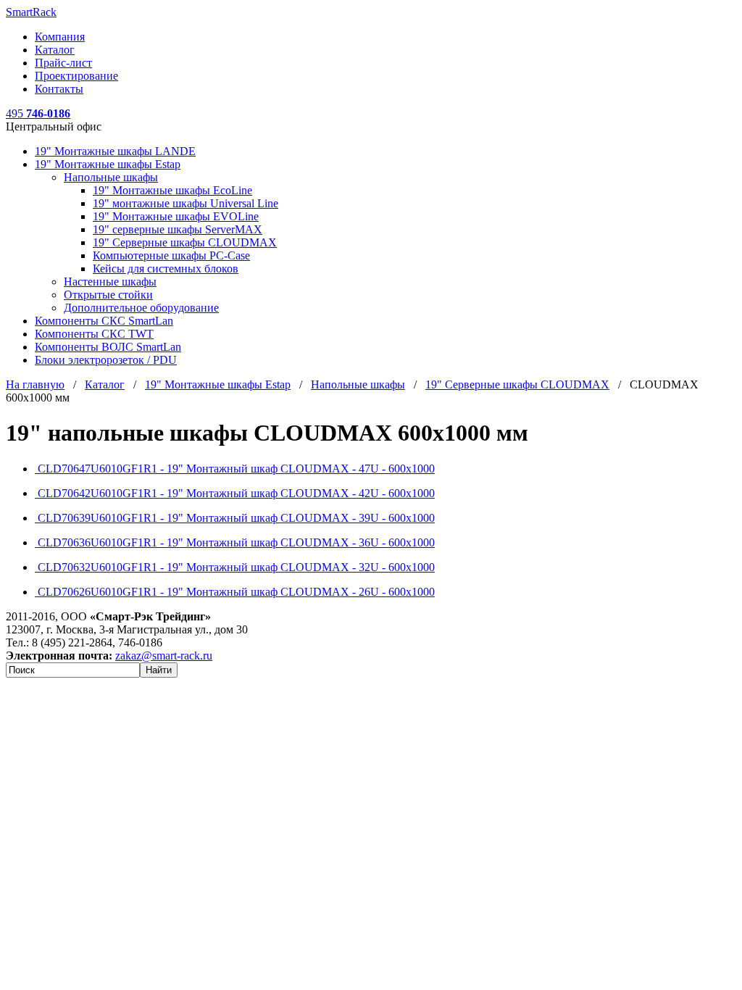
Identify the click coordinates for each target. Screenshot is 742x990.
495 (38, 113)
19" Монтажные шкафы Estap (107, 164)
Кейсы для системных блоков (165, 268)
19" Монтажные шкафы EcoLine (172, 190)
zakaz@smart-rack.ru (163, 655)
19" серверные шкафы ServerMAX (177, 229)
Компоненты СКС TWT (94, 334)
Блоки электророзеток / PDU (106, 360)
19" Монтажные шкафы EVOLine (176, 216)
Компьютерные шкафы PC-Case (171, 255)
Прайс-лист (63, 63)
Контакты (59, 89)
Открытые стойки (108, 294)
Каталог (55, 49)
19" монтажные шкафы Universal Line (185, 203)
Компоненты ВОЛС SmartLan (108, 347)
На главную (35, 384)
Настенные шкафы (110, 281)
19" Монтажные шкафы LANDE (115, 151)
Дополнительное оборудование (141, 307)
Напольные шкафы (111, 177)
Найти (159, 670)
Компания (60, 36)
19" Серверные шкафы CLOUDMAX (185, 242)
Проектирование (76, 76)
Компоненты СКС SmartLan (104, 321)
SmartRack (31, 12)
